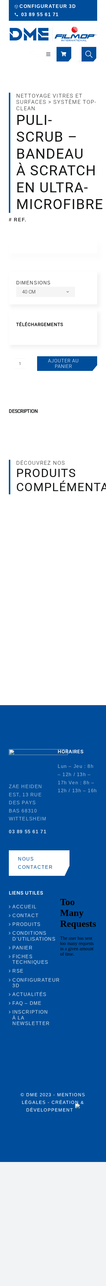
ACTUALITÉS (28, 994)
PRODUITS (26, 924)
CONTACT (25, 915)
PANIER (22, 947)
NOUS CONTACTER (35, 863)
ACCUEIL (24, 906)
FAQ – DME (27, 1003)
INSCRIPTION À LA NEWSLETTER (28, 1018)
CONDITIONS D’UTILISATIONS (28, 936)
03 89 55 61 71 (40, 14)
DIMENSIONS (33, 282)
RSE (18, 970)
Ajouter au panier (63, 363)
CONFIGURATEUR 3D (47, 6)
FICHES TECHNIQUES (28, 959)
